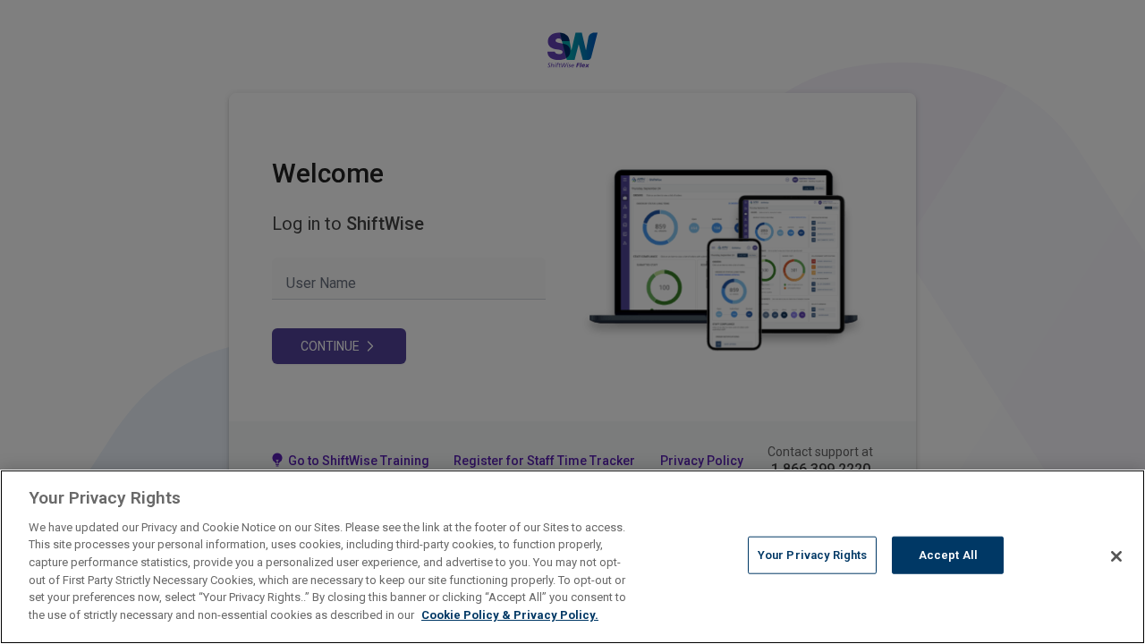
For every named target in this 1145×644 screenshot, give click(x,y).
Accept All (948, 555)
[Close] (1116, 556)
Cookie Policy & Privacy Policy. (509, 614)
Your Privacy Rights (812, 555)
